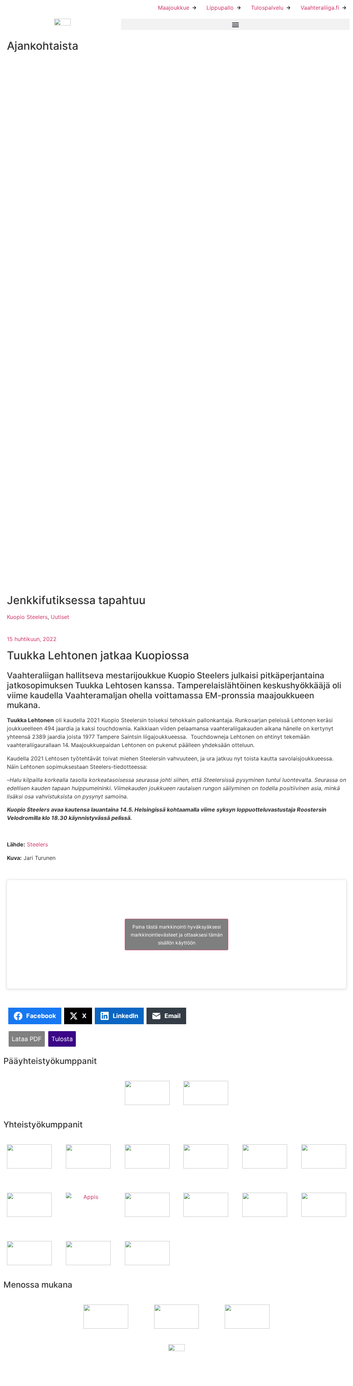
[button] (235, 24)
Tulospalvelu (267, 7)
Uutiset (60, 616)
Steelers (37, 844)
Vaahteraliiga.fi (320, 7)
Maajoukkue (173, 7)
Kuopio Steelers (27, 616)
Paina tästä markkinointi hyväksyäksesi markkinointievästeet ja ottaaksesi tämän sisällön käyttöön (177, 934)
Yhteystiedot (196, 1370)
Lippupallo (220, 7)
